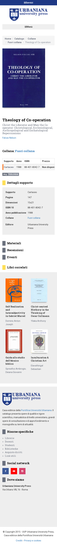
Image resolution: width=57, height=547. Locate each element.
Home (8, 38)
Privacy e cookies (32, 540)
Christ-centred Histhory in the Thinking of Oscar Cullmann (40, 311)
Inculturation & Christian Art (40, 359)
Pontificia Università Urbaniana (36, 410)
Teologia (13, 174)
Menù (29, 27)
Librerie (9, 438)
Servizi (29, 2)
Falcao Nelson (9, 138)
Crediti (19, 540)
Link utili (10, 455)
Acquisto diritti (13, 452)
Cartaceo (9, 167)
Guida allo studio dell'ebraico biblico (15, 360)
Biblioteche (11, 448)
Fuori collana (15, 42)
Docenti (9, 441)
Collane (32, 38)
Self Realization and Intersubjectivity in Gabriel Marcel (15, 311)
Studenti (10, 445)
